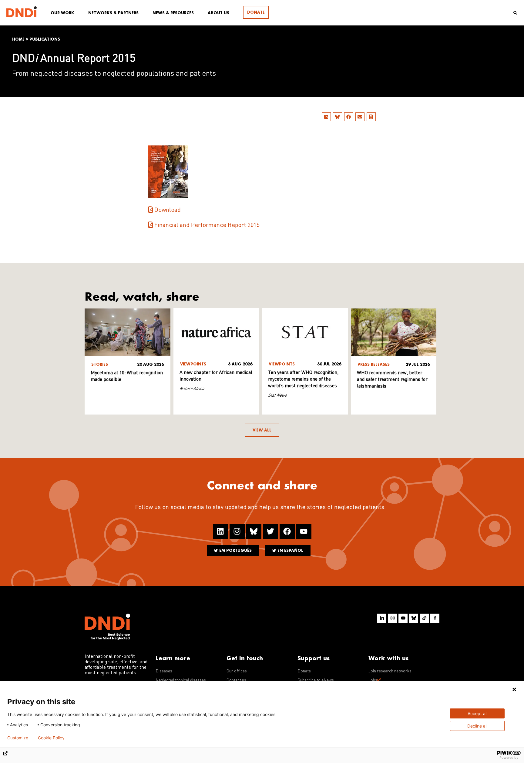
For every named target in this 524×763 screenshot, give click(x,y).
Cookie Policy (51, 737)
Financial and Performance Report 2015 (207, 225)
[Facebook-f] (434, 618)
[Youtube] (303, 531)
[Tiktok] (424, 618)
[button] (326, 116)
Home (18, 39)
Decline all (477, 725)
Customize (17, 737)
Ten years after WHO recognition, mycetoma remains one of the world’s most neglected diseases (303, 379)
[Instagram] (237, 531)
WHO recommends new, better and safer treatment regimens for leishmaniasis (392, 380)
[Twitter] (270, 531)
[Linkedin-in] (381, 618)
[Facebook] (287, 531)
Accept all (477, 713)
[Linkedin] (220, 531)
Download (167, 210)
